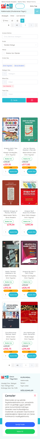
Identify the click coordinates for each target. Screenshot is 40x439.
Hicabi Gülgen (29, 337)
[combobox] (20, 61)
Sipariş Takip (22, 2)
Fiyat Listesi (24, 386)
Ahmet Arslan (10, 337)
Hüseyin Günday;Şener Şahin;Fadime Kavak (29, 276)
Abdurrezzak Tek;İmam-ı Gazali (10, 215)
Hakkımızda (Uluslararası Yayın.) (13, 11)
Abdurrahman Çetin (29, 152)
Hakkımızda (24, 380)
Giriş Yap (33, 6)
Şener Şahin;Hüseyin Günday (29, 215)
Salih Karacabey (10, 276)
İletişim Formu (31, 2)
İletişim (23, 383)
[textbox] (20, 61)
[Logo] (7, 6)
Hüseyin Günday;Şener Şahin (10, 152)
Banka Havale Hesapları (9, 2)
